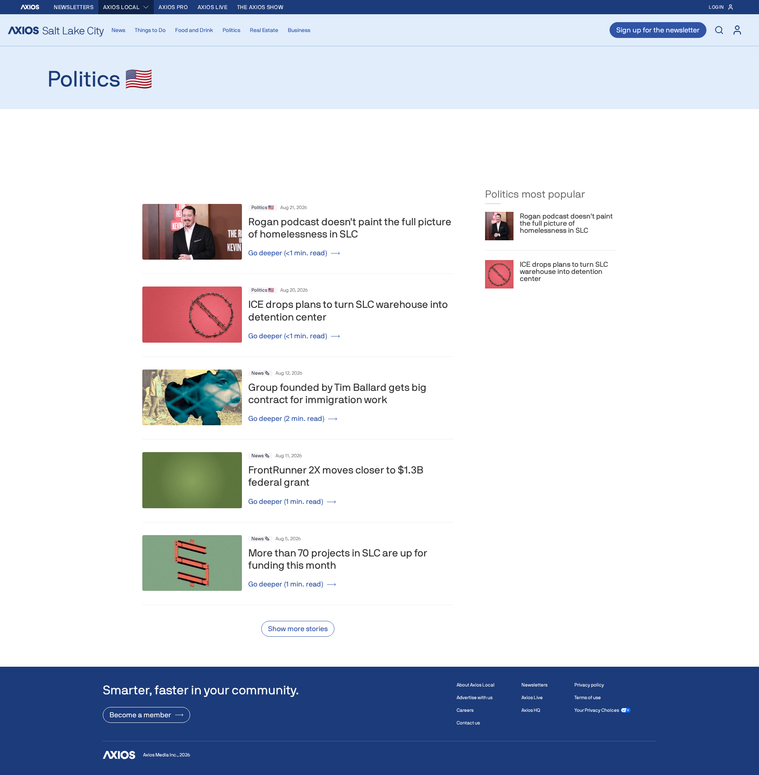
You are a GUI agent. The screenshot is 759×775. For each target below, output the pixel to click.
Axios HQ (530, 710)
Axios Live (213, 7)
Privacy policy (589, 685)
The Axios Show (260, 7)
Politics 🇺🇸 (262, 207)
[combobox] (126, 7)
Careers (465, 710)
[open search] (719, 30)
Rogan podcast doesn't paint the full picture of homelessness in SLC (566, 223)
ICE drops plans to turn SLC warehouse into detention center (564, 271)
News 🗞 (260, 373)
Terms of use (587, 697)
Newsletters (74, 7)
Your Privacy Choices (596, 710)
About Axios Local (476, 685)
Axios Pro (173, 7)
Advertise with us (475, 697)
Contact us (468, 722)
